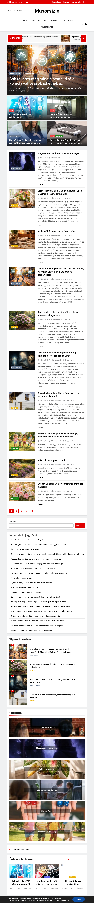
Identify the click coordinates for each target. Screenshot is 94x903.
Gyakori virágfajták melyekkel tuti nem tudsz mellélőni (32, 583)
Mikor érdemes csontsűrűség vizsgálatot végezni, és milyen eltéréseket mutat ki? (42, 611)
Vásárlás (69, 21)
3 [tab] (74, 859)
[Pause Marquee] (83, 38)
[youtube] (20, 10)
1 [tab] (68, 859)
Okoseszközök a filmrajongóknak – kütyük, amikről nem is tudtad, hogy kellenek (66, 143)
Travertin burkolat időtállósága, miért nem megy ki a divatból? (34, 568)
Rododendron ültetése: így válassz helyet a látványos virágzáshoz (36, 559)
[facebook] (8, 10)
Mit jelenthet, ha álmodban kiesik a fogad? (65, 2)
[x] (14, 10)
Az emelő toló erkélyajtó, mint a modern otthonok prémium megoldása (38, 626)
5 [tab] (80, 859)
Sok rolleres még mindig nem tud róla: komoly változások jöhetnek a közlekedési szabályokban (61, 271)
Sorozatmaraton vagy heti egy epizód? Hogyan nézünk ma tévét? (35, 597)
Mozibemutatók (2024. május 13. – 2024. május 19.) (47, 884)
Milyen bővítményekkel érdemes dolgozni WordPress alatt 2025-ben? (37, 621)
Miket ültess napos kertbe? (51, 460)
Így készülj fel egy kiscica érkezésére (69, 37)
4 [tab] (77, 859)
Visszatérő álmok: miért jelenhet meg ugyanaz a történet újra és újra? (37, 564)
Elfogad (78, 899)
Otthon (42, 21)
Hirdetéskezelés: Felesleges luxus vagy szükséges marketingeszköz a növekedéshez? (25, 143)
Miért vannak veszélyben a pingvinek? (25, 587)
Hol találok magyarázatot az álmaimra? (26, 592)
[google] (17, 10)
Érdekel (40, 184)
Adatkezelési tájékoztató (19, 849)
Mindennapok (46, 27)
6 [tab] (83, 859)
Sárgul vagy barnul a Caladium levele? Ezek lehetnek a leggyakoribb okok (39, 545)
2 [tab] (71, 859)
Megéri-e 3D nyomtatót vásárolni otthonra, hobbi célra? (32, 630)
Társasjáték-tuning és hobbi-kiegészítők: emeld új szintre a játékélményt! (39, 602)
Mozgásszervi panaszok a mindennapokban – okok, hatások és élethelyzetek (40, 607)
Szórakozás (55, 21)
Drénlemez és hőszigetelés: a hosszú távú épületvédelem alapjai (35, 616)
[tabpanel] (21, 877)
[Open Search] (82, 24)
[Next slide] (85, 2)
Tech (32, 21)
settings (66, 900)
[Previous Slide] (81, 2)
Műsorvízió (47, 11)
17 (32, 511)
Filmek (23, 21)
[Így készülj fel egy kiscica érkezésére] (47, 39)
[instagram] (11, 10)
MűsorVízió (44, 158)
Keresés (12, 521)
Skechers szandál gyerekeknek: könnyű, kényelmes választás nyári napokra (39, 573)
